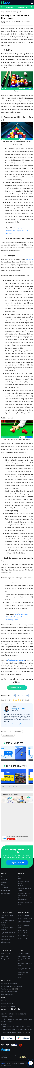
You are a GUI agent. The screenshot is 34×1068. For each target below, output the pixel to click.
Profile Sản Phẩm (6, 890)
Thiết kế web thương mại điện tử (8, 933)
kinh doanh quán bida (15, 731)
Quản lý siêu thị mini (23, 915)
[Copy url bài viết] (27, 695)
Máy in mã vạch (5, 956)
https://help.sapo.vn (11, 983)
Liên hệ (20, 977)
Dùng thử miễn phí (17, 688)
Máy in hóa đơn (5, 953)
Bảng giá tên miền (6, 942)
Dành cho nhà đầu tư (7, 1003)
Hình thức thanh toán (24, 956)
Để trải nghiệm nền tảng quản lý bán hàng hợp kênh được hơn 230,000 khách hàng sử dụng (17, 856)
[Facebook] (12, 1009)
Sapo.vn (3, 1063)
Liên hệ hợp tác (5, 1001)
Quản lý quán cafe (23, 930)
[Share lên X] (22, 695)
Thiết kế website (23, 886)
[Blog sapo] (19, 1009)
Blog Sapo (4, 882)
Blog (2, 12)
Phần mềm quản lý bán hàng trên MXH (24, 894)
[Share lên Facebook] (14, 695)
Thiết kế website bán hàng (7, 916)
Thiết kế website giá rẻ (7, 936)
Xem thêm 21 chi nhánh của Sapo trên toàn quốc (16, 1032)
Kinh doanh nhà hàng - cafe (13, 12)
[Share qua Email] (18, 695)
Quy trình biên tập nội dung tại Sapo (13, 724)
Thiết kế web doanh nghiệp (6, 924)
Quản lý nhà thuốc (23, 935)
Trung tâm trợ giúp (23, 953)
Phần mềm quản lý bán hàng (24, 877)
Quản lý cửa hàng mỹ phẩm (24, 926)
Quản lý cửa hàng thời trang (24, 922)
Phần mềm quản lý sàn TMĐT (24, 889)
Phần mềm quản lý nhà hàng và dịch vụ (24, 898)
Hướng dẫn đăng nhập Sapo (24, 960)
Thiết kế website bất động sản (7, 928)
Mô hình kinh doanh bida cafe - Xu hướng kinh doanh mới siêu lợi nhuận (17, 617)
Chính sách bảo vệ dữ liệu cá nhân (25, 969)
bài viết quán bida (8, 735)
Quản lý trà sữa (22, 938)
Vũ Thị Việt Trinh (18, 709)
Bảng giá (3, 885)
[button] (32, 2)
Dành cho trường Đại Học (8, 1006)
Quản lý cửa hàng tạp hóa (25, 918)
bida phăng (29, 259)
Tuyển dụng (4, 888)
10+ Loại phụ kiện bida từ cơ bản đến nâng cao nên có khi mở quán (17, 230)
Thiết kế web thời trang (7, 920)
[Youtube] (15, 1009)
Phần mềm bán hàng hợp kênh (25, 903)
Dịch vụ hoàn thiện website (23, 973)
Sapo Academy (5, 893)
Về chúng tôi (4, 877)
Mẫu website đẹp (6, 939)
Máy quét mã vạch (6, 959)
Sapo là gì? (4, 879)
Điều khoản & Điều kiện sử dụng (25, 964)
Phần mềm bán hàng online (24, 882)
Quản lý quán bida (23, 933)
